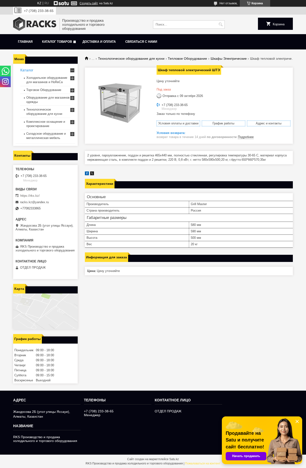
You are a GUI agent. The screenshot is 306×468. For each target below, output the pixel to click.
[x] (92, 174)
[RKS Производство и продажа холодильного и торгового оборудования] (34, 24)
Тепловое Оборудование (187, 58)
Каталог (26, 70)
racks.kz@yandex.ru (34, 202)
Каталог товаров (57, 41)
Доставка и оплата (99, 41)
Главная (25, 41)
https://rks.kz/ (30, 195)
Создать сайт (89, 3)
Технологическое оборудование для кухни (131, 58)
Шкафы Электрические (229, 58)
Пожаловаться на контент (202, 463)
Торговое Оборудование (43, 90)
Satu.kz (174, 459)
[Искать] (220, 24)
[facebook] (87, 174)
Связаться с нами (141, 41)
